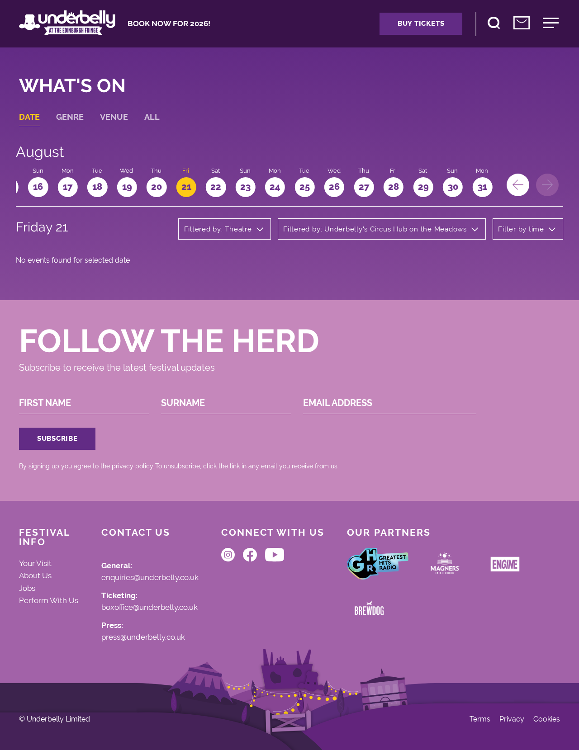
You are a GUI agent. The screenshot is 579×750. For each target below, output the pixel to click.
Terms (480, 719)
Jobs (27, 588)
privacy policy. (133, 466)
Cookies (546, 719)
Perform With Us (48, 600)
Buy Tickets (421, 23)
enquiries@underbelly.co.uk (150, 578)
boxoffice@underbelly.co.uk (149, 608)
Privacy (511, 719)
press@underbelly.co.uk (143, 637)
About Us (35, 575)
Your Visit (35, 563)
